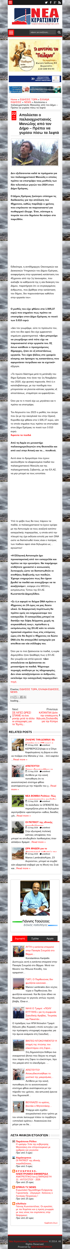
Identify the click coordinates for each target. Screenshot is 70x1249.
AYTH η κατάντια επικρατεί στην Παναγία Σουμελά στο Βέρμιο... (40, 950)
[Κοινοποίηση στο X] (18, 697)
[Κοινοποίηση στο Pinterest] (25, 697)
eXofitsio (21, 1203)
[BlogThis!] (15, 697)
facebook (50, 2)
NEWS (13, 692)
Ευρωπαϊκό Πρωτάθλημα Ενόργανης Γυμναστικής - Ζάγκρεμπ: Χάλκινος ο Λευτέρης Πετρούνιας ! (34, 1193)
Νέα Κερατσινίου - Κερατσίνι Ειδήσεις (28, 1241)
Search (59, 32)
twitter (46, 2)
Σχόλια (35, 938)
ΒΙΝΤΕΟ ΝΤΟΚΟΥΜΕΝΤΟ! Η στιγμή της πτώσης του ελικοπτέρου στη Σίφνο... (41, 1044)
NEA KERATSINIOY (41, 1246)
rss (59, 2)
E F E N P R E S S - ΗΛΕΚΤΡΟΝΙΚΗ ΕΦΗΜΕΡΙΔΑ (32, 1172)
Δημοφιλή (20, 938)
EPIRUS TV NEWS (26, 1187)
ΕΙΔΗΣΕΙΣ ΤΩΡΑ (28, 689)
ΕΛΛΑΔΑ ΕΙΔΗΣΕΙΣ (48, 689)
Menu (10, 2)
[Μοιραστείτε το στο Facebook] (21, 697)
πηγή (13, 681)
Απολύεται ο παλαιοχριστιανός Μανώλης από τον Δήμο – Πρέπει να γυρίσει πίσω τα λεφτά (39, 124)
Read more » (20, 759)
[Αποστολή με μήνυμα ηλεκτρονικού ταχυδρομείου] (12, 697)
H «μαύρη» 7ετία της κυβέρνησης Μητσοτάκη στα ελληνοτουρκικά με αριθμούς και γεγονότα (33, 1147)
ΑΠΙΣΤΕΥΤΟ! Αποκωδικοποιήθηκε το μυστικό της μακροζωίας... (39, 1073)
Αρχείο (50, 938)
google (55, 2)
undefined (46, 745)
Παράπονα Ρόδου (26, 1141)
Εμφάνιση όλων (51, 1223)
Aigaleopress (23, 1157)
